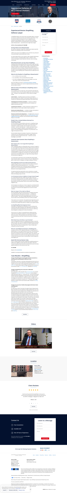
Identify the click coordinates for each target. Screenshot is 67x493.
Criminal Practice (26, 4)
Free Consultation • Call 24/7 (50, 1)
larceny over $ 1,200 (29, 300)
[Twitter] (14, 469)
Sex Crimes (45, 70)
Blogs (43, 4)
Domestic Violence (46, 64)
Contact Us (53, 4)
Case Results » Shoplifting (20, 256)
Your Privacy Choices (16, 477)
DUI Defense (45, 58)
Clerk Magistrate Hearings (48, 59)
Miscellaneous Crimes (47, 80)
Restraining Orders (46, 67)
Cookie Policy (23, 477)
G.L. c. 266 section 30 (27, 273)
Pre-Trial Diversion (46, 89)
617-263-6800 (52, 2)
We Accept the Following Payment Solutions (25, 449)
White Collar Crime (46, 74)
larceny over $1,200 (19, 273)
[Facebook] (12, 469)
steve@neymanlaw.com (38, 373)
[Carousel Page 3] (33, 403)
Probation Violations (47, 73)
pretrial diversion (32, 115)
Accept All (4, 490)
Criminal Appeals (46, 61)
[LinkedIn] (16, 469)
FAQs (39, 4)
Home (13, 4)
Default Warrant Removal (47, 82)
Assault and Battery (46, 63)
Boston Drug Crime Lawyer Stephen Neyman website (20, 479)
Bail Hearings (45, 81)
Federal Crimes (46, 62)
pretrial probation (30, 271)
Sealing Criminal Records (47, 83)
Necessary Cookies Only (13, 490)
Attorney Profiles (19, 4)
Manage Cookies (29, 477)
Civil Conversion (46, 88)
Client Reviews (33, 386)
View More (33, 351)
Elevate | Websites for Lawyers (49, 489)
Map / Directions (37, 369)
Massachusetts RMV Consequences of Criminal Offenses (47, 91)
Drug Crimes (45, 60)
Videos (33, 324)
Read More (25, 314)
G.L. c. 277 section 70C (23, 266)
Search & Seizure (46, 78)
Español (47, 4)
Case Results (34, 4)
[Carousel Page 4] (35, 403)
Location (33, 361)
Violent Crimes (46, 77)
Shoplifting (35, 266)
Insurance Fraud (46, 79)
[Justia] (18, 469)
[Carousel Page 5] (37, 403)
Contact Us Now (15, 13)
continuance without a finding (30, 82)
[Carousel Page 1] (30, 403)
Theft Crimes (35, 309)
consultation (19, 249)
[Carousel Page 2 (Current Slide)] (32, 403)
